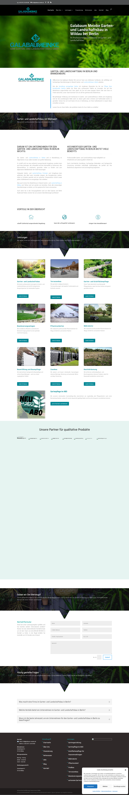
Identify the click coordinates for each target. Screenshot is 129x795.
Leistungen (68, 10)
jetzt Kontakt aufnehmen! (59, 404)
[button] (125, 770)
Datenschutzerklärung (106, 791)
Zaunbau (53, 369)
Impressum (115, 791)
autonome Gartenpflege (76, 780)
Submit (107, 657)
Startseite (51, 10)
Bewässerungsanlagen (76, 776)
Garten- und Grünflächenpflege (96, 281)
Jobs (95, 10)
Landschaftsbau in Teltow (37, 158)
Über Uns (58, 10)
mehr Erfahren (23, 296)
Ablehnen (105, 786)
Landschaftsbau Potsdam (40, 173)
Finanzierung (79, 10)
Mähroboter (72, 758)
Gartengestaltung (74, 742)
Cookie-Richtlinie (96, 791)
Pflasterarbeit (73, 763)
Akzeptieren (90, 786)
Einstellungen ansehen (119, 786)
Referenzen (88, 10)
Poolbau (71, 767)
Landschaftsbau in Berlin (91, 82)
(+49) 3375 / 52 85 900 (23, 2)
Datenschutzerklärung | (23, 790)
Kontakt (101, 10)
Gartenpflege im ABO (75, 746)
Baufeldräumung (90, 369)
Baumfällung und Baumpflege (29, 369)
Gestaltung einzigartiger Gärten (68, 86)
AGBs (39, 790)
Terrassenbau (73, 771)
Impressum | (34, 790)
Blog (107, 10)
